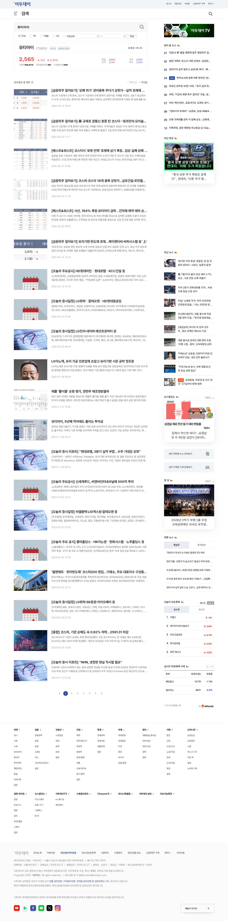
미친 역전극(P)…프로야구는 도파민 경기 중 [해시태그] (196, 102)
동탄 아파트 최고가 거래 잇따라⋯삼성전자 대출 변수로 (196, 61)
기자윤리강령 (69, 881)
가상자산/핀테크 (41, 763)
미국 (120, 746)
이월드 (173, 617)
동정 (168, 768)
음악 (16, 816)
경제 (99, 729)
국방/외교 (146, 746)
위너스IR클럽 (124, 793)
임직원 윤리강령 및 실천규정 (90, 881)
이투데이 (36, 875)
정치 (144, 729)
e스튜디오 (60, 799)
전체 (24, 36)
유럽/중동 (122, 763)
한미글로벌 (175, 643)
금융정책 (38, 735)
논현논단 (191, 735)
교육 (168, 741)
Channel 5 (103, 793)
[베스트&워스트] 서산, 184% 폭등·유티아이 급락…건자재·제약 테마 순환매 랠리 (103, 211)
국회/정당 (146, 741)
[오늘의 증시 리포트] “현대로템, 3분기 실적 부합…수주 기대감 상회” (96, 452)
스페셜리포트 (82, 793)
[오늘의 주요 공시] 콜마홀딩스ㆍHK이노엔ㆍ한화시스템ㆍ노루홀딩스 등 (97, 542)
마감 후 (190, 757)
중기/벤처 (80, 774)
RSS (210, 4)
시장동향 (59, 735)
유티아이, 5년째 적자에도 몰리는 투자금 (77, 421)
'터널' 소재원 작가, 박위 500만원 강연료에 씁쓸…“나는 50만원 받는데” (195, 304)
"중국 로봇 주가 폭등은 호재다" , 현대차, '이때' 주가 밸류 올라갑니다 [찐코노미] (189, 179)
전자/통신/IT (81, 741)
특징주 (177, 545)
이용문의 (118, 852)
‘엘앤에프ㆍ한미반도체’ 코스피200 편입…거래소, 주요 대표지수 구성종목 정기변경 (105, 572)
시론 (189, 746)
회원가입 (178, 4)
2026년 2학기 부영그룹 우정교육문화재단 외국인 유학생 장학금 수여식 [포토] (189, 524)
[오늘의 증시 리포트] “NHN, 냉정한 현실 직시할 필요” (86, 662)
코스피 (177, 609)
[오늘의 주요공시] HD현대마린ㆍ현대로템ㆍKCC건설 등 (88, 271)
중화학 (79, 752)
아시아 (121, 757)
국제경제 (122, 735)
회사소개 (38, 852)
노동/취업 (171, 752)
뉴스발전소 (40, 793)
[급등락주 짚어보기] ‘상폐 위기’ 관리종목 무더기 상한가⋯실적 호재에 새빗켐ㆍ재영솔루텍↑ (110, 90)
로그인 (168, 4)
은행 (36, 741)
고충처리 (105, 852)
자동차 (79, 746)
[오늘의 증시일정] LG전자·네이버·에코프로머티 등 (83, 331)
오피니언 (191, 729)
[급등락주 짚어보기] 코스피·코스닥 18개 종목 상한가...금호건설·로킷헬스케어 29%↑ (107, 181)
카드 (36, 757)
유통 (78, 763)
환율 (16, 774)
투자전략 (202, 545)
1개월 (46, 36)
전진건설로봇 (176, 634)
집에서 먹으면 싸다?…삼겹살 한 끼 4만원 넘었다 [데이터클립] (189, 437)
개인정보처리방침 (68, 852)
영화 (16, 810)
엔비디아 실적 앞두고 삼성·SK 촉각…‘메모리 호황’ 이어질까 (198, 69)
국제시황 (17, 779)
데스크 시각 (192, 752)
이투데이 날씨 (145, 793)
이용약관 (51, 852)
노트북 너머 (192, 768)
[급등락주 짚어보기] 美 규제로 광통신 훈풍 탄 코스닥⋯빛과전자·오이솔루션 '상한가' (105, 121)
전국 (168, 757)
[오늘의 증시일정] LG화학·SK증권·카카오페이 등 (83, 602)
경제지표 (101, 741)
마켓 (16, 729)
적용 (132, 36)
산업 (78, 729)
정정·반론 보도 (134, 852)
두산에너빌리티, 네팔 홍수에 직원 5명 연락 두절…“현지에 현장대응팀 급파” (194, 317)
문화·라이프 (19, 793)
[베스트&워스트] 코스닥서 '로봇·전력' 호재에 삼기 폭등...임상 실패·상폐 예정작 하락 (105, 151)
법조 (168, 735)
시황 (16, 741)
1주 (34, 36)
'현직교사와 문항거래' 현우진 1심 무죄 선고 (194, 77)
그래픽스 (38, 810)
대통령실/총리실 (149, 735)
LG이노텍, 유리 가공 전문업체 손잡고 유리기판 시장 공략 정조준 (92, 361)
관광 (16, 799)
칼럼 (189, 763)
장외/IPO (18, 752)
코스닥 (202, 609)
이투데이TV (61, 793)
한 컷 (37, 816)
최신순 (144, 82)
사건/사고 (171, 746)
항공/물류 (80, 757)
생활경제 (101, 746)
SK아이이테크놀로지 (179, 626)
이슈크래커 (39, 799)
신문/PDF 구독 (199, 4)
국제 (120, 729)
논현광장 (191, 741)
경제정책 (101, 735)
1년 (57, 36)
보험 (36, 746)
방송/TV (17, 805)
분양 (57, 752)
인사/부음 (171, 763)
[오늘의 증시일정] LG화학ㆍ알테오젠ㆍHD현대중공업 (86, 301)
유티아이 (26, 47)
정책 (57, 746)
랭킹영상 (59, 805)
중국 (120, 752)
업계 (57, 741)
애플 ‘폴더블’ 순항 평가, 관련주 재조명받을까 (80, 391)
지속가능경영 (166, 793)
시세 (16, 746)
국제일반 (122, 741)
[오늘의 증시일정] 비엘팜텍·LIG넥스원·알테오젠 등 (84, 512)
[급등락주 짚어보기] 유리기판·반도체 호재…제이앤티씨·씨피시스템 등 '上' (99, 242)
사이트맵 (180, 852)
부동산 (59, 729)
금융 (37, 729)
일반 (16, 785)
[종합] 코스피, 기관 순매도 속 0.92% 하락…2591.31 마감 (90, 632)
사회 (169, 729)
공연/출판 (18, 821)
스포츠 (16, 827)
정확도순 (133, 82)
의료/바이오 (81, 768)
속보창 (187, 4)
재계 (78, 735)
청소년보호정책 (89, 852)
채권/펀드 (18, 768)
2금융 (37, 752)
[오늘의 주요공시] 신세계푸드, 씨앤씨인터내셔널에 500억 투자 (92, 482)
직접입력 (71, 36)
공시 (16, 735)
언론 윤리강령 (55, 881)
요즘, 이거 (39, 805)
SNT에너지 (175, 652)
